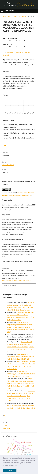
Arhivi (10, 16)
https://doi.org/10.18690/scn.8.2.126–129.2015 (16, 280)
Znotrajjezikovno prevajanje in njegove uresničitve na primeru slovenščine (20, 315)
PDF (5, 146)
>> (8, 415)
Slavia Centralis (9, 10)
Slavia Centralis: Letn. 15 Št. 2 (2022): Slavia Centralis (18, 398)
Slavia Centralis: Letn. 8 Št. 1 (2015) (19, 376)
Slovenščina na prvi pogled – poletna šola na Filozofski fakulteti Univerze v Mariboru (21, 393)
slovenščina (6, 428)
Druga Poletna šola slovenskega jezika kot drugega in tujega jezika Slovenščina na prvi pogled (20, 381)
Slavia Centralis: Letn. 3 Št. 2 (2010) (18, 359)
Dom (4, 16)
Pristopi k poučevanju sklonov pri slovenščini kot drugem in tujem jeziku (20, 305)
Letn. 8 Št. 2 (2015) (20, 16)
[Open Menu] (2, 11)
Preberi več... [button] (13, 465)
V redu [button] (10, 470)
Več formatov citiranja (10, 285)
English (5, 426)
